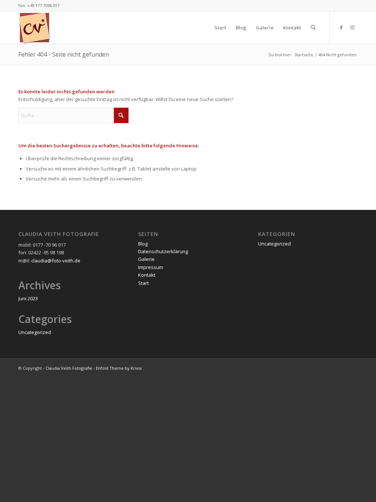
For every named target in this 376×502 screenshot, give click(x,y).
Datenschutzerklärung (163, 251)
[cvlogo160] (34, 27)
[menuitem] (220, 27)
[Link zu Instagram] (352, 27)
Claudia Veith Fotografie (69, 368)
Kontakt (146, 275)
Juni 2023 (28, 298)
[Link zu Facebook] (341, 27)
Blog (143, 243)
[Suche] (313, 27)
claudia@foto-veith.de (55, 260)
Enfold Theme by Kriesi (119, 368)
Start (143, 283)
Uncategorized (34, 332)
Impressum (150, 267)
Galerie (146, 259)
